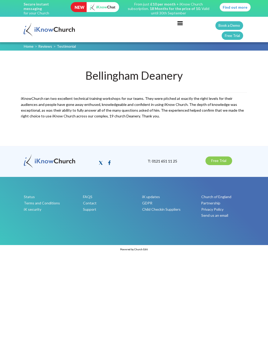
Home (29, 46)
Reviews (45, 46)
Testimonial (66, 46)
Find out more (235, 7)
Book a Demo (229, 25)
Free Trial (232, 35)
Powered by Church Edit (134, 249)
